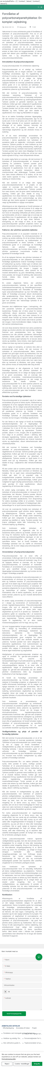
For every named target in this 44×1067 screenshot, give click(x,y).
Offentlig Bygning (8, 1028)
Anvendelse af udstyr (23, 1028)
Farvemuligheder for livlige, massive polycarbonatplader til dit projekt (33, 1038)
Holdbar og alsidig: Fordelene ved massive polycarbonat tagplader (12, 1038)
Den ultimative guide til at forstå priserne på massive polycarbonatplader (12, 1043)
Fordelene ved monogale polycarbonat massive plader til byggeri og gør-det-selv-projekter (19, 1033)
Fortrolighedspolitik (9, 1059)
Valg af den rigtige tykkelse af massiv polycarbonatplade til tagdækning (33, 1034)
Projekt (34, 1028)
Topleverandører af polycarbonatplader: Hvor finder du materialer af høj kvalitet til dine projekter (33, 1043)
